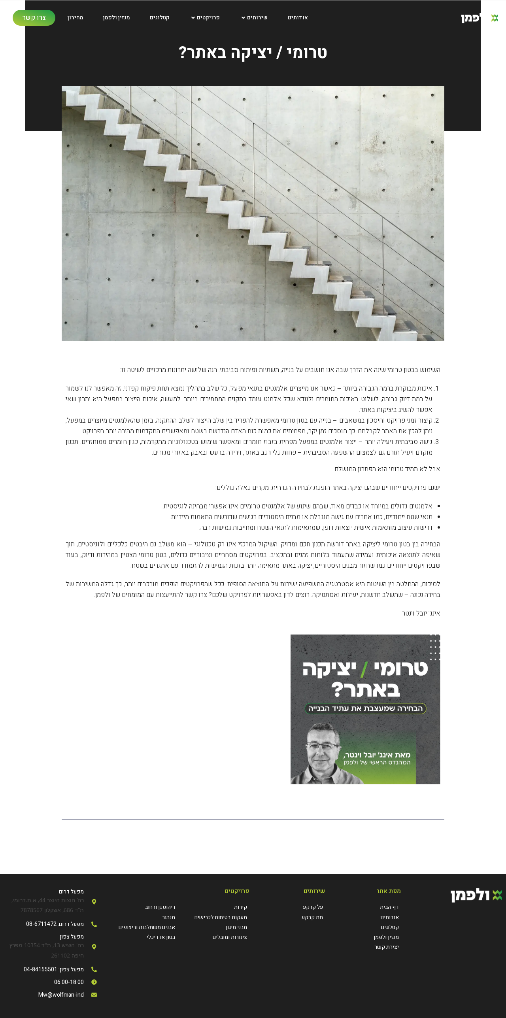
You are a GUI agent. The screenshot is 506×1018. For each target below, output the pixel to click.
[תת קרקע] (291, 917)
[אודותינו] (367, 917)
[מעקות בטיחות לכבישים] (213, 917)
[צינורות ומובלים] (213, 937)
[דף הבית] (367, 907)
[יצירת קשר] (367, 947)
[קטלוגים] (367, 927)
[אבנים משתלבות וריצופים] (141, 927)
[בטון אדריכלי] (141, 937)
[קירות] (213, 907)
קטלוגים (160, 17)
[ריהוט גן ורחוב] (141, 907)
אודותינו (297, 17)
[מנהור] (141, 917)
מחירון (75, 17)
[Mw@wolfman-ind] (50, 995)
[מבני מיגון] (213, 927)
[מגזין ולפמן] (367, 937)
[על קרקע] (291, 907)
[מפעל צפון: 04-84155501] (50, 969)
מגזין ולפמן (116, 17)
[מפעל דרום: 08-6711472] (50, 924)
